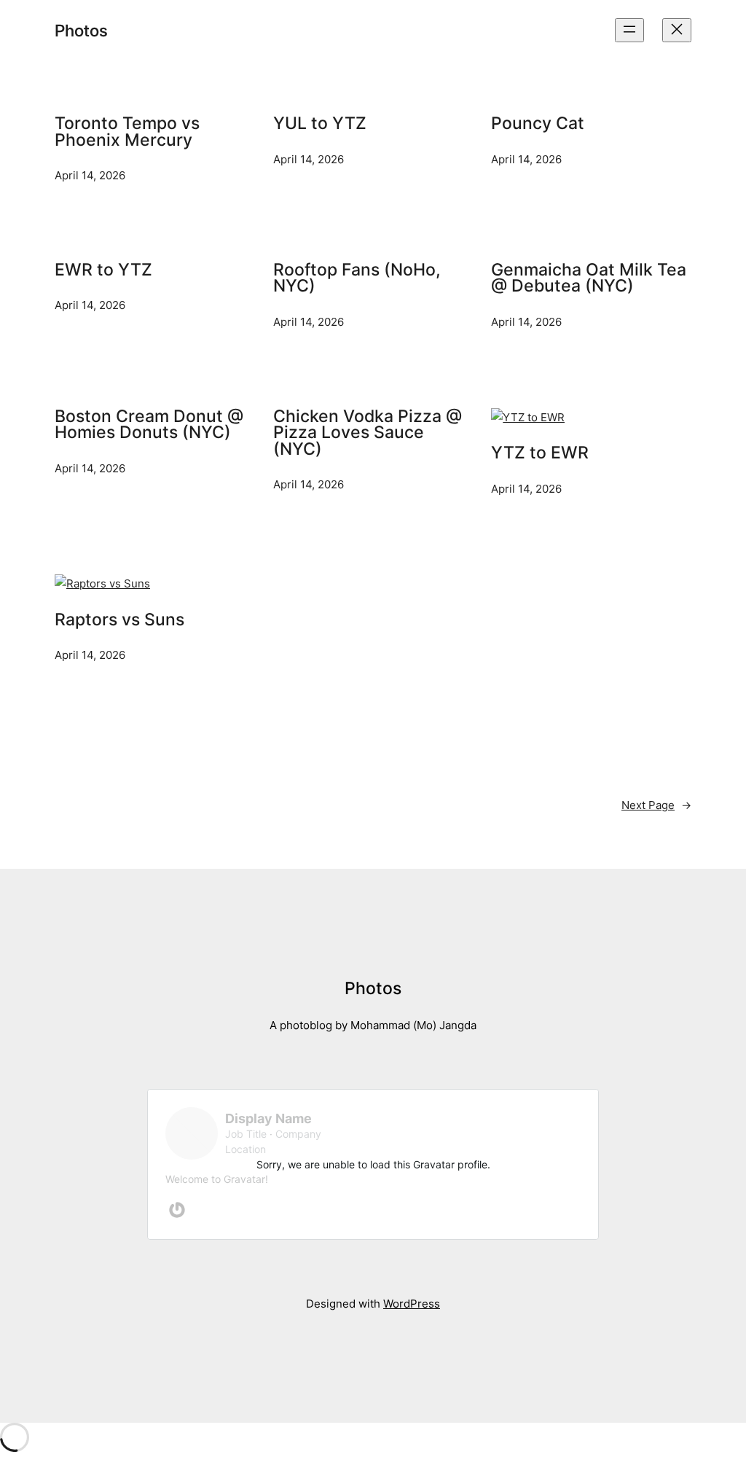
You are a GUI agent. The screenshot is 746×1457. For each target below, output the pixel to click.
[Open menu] (629, 30)
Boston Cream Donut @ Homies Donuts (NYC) (149, 424)
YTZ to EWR (540, 453)
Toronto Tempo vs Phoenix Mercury (127, 131)
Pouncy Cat (537, 123)
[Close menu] (676, 30)
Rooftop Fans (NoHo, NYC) (357, 278)
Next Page (656, 805)
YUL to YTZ (319, 123)
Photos (81, 30)
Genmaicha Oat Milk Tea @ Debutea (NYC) (588, 278)
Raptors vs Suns (119, 620)
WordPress (411, 1303)
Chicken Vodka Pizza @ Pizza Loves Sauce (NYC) (367, 433)
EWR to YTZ (103, 270)
